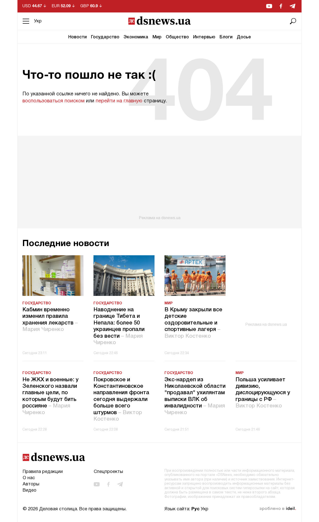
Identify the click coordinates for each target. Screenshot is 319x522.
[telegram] (292, 6)
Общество (177, 37)
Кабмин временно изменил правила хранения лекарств (50, 319)
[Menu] (26, 21)
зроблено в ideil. (277, 509)
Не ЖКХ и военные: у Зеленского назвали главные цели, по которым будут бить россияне (50, 396)
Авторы (31, 484)
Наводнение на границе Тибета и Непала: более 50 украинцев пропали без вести (119, 326)
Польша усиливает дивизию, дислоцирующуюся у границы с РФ (263, 393)
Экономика (136, 37)
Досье (244, 37)
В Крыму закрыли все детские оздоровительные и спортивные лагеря (193, 323)
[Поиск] (293, 21)
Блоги (226, 37)
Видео (29, 490)
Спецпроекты (108, 472)
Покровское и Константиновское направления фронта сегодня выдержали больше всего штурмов (121, 399)
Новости (77, 37)
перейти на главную (119, 101)
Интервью (204, 37)
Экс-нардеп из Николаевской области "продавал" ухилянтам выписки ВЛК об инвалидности (195, 396)
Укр (38, 21)
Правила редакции (43, 472)
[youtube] (269, 6)
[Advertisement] (159, 178)
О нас (29, 478)
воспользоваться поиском (53, 101)
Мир (157, 37)
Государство (105, 37)
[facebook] (280, 6)
